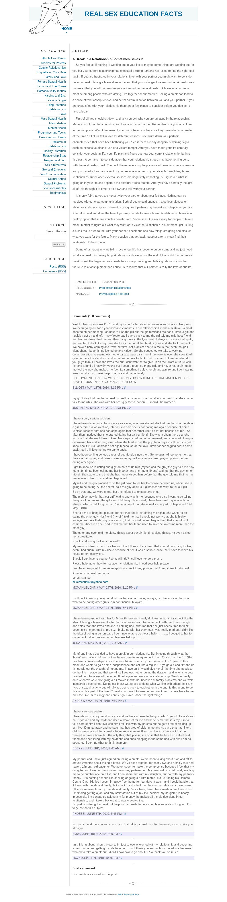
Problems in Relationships (115, 287)
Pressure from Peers (52, 137)
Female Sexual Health (51, 81)
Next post (123, 293)
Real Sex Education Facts (133, 13)
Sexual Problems (55, 183)
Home (66, 29)
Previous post (107, 293)
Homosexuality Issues (51, 91)
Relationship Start (54, 155)
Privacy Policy (131, 894)
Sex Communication (53, 174)
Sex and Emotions (54, 169)
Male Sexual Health (53, 118)
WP (119, 894)
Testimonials (58, 192)
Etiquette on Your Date (51, 72)
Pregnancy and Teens (52, 132)
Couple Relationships (52, 67)
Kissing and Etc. (55, 95)
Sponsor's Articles (54, 188)
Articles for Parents (53, 63)
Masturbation (57, 123)
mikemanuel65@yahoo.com (90, 582)
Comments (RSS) (54, 271)
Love (63, 114)
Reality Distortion (55, 151)
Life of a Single (56, 100)
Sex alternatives (55, 165)
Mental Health (57, 128)
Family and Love (55, 77)
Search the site (56, 231)
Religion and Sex (55, 160)
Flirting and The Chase (51, 86)
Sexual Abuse (57, 178)
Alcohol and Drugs (54, 58)
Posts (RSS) (58, 266)
